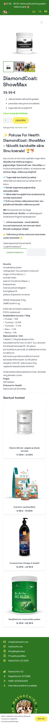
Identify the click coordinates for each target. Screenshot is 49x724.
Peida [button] (32, 6)
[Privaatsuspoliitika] (5, 656)
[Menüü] (34, 11)
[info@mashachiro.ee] (5, 642)
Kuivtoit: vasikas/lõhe (24, 507)
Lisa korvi (21, 120)
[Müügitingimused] (5, 651)
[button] (40, 11)
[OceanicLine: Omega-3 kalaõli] (24, 518)
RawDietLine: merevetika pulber (24, 619)
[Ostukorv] (46, 11)
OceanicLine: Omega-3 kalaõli (24, 563)
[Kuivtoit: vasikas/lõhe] (24, 462)
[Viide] (5, 11)
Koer (25, 127)
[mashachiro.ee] (5, 646)
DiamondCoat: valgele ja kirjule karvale (24, 449)
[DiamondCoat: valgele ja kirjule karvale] (24, 403)
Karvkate (18, 127)
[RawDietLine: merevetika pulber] (24, 575)
